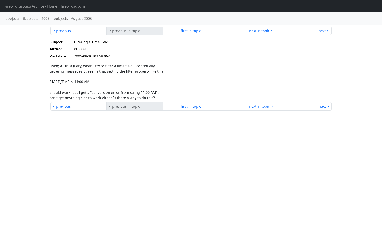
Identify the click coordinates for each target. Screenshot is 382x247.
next (322, 30)
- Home (30, 6)
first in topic (191, 30)
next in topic (259, 30)
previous (63, 30)
